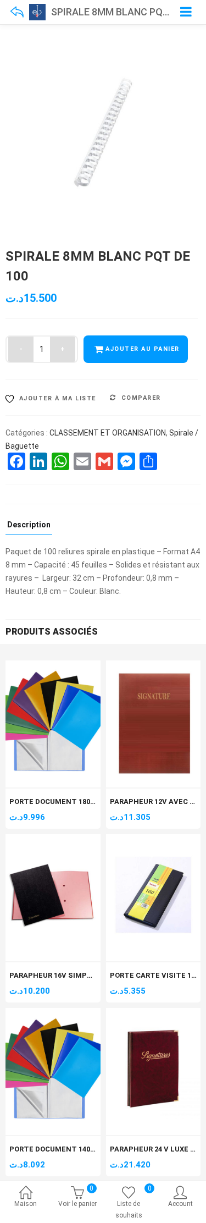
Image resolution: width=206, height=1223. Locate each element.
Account (180, 1204)
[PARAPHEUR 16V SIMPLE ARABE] (53, 840)
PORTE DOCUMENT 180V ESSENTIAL (73, 801)
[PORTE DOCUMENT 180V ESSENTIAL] (53, 666)
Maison (25, 1204)
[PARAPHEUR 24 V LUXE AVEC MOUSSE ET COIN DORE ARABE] (153, 1014)
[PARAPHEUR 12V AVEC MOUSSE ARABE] (153, 666)
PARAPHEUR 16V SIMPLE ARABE (64, 975)
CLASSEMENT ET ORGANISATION (107, 432)
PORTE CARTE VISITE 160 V (157, 975)
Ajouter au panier (142, 348)
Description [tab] (29, 525)
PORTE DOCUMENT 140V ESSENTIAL (73, 1149)
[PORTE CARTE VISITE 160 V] (153, 840)
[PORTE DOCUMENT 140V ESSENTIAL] (53, 1014)
